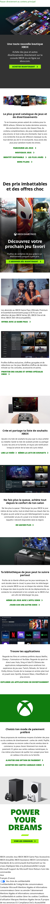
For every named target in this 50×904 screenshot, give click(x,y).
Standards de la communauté (13, 862)
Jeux (2, 875)
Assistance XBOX (27, 859)
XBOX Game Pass (31, 856)
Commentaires (41, 859)
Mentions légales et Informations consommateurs (22, 893)
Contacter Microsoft (9, 887)
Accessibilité (40, 902)
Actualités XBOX (13, 859)
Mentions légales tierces (30, 899)
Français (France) (7, 878)
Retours (37, 869)
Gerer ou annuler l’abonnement (29, 890)
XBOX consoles (6, 856)
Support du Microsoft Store (21, 869)
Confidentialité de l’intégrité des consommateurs (21, 884)
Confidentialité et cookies (11, 896)
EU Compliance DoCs (24, 902)
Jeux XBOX (19, 856)
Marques (15, 899)
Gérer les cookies (30, 896)
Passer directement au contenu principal (18, 1)
